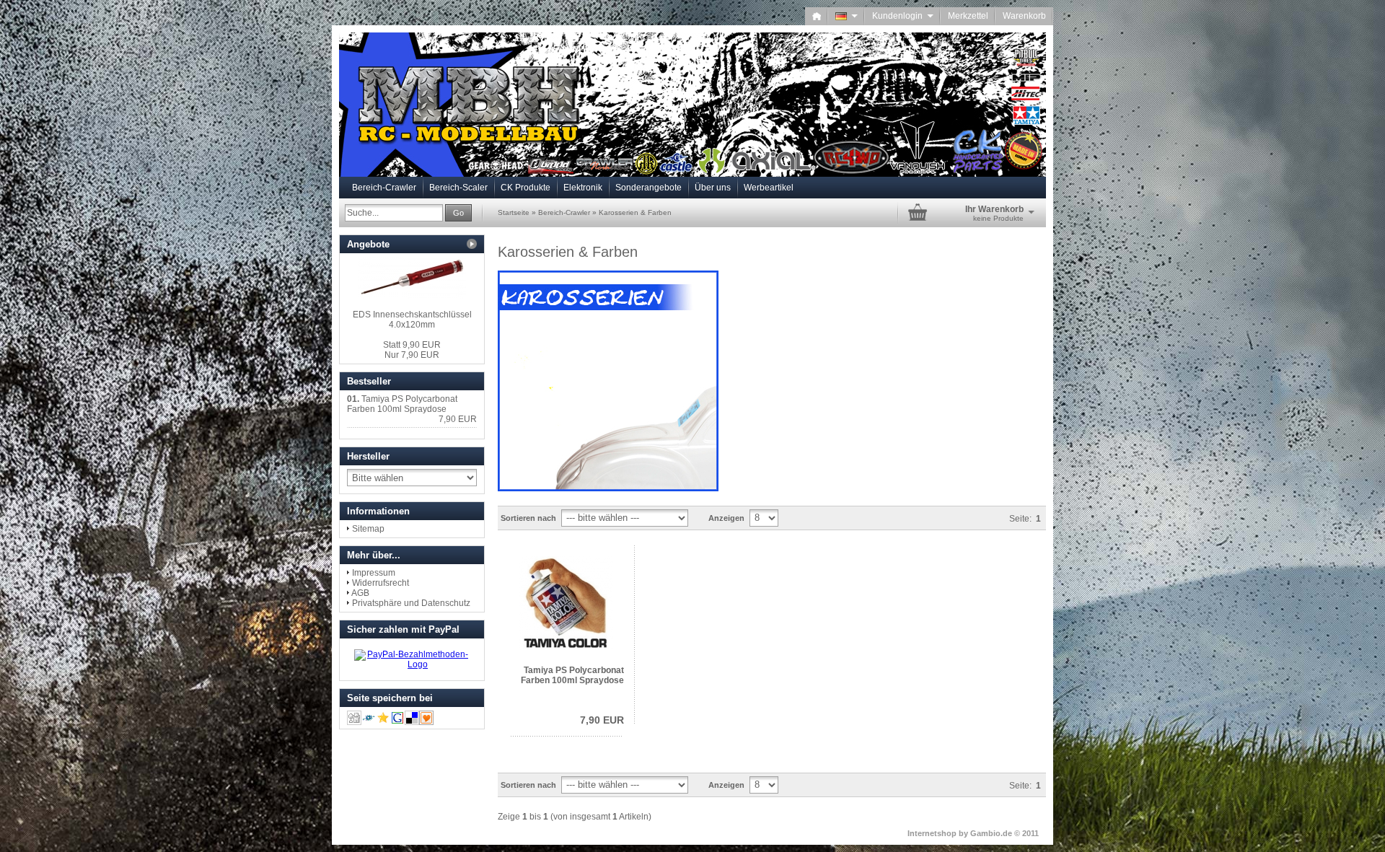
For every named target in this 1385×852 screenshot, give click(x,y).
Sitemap (368, 529)
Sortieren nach (528, 518)
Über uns (713, 188)
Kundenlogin (902, 16)
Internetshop (932, 833)
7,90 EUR (602, 720)
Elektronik (582, 188)
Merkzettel (968, 16)
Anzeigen (726, 518)
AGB (360, 593)
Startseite (513, 212)
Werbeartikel (768, 188)
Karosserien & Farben (635, 212)
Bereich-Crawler (384, 188)
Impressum (373, 573)
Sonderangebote (648, 188)
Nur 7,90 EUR (412, 350)
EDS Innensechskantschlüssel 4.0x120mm (412, 319)
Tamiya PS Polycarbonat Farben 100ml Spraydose (572, 675)
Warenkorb (1024, 16)
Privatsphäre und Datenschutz (411, 603)
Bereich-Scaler (458, 188)
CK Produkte (525, 188)
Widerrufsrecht (380, 583)
